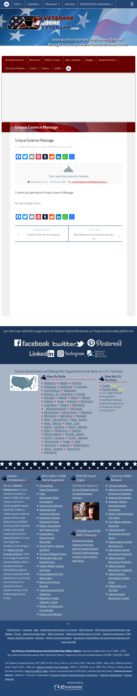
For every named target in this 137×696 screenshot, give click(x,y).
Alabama (49, 383)
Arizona (77, 383)
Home (6, 4)
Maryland (78, 405)
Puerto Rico (110, 389)
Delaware (70, 390)
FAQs (17, 4)
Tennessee (51, 441)
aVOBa (57, 68)
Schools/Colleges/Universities (55, 554)
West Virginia (53, 449)
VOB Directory (14, 630)
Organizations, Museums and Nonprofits (46, 537)
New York (72, 423)
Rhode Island (74, 434)
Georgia (49, 397)
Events (33, 68)
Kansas (72, 401)
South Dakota (77, 438)
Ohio (47, 430)
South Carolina (54, 438)
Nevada (81, 416)
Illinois (86, 397)
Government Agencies (51, 505)
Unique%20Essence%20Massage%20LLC (89, 182)
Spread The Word (107, 60)
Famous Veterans (117, 485)
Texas (66, 441)
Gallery (45, 68)
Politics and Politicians (50, 614)
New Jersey (79, 419)
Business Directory (14, 60)
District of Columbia (58, 394)
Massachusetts (55, 409)
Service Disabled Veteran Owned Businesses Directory (85, 493)
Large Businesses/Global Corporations (49, 497)
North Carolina (54, 427)
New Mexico (53, 423)
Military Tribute (52, 60)
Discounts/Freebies (14, 68)
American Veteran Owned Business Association (117, 505)
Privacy (17, 634)
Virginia (64, 445)
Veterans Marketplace (119, 497)
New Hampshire (55, 419)
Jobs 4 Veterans (73, 60)
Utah (77, 441)
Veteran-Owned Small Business (53, 667)
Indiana (48, 401)
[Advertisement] (68, 97)
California (66, 387)
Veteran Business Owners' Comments (58, 630)
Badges (89, 60)
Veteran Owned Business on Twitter (83, 634)
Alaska (63, 383)
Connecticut (52, 390)
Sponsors (70, 4)
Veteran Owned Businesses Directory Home (119, 533)
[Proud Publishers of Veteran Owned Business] (68, 690)
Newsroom (51, 4)
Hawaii (62, 397)
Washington (81, 445)
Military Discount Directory (59, 638)
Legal (36, 630)
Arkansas (50, 387)
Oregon (76, 430)
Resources (34, 60)
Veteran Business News (34, 634)
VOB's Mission (86, 630)
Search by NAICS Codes (36, 671)
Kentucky (87, 401)
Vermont (50, 445)
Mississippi (69, 412)
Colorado (81, 387)
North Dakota (77, 427)
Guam (106, 386)
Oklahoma (60, 430)
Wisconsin (73, 449)
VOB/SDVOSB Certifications (95, 4)
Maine (64, 405)
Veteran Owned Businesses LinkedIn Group (119, 578)
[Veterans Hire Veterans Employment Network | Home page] (43, 22)
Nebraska (66, 416)
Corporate (32, 4)
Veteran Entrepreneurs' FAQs (117, 634)
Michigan (76, 409)
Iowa (60, 401)
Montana (50, 416)
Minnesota (51, 412)
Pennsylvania (52, 434)
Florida (80, 394)
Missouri (86, 412)
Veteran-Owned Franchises (20, 638)
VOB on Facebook (56, 634)
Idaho (74, 397)
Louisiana (50, 405)
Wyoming (50, 452)
